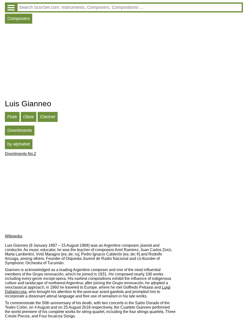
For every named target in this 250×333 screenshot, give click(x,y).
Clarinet (47, 116)
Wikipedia (13, 236)
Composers (18, 18)
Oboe (28, 116)
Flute (12, 116)
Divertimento (19, 130)
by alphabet (18, 144)
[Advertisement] (124, 63)
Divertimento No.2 (20, 154)
